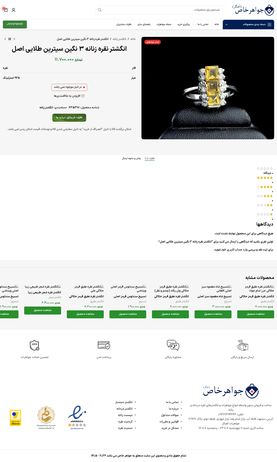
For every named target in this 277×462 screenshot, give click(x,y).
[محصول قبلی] (14, 39)
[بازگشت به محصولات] (9, 39)
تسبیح (227, 302)
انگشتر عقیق (267, 302)
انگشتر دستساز (124, 402)
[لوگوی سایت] (253, 10)
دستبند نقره (125, 428)
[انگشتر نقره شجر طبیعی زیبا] (42, 287)
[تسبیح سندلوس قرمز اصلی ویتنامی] (127, 289)
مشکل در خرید (170, 428)
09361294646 (15, 24)
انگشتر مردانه (125, 409)
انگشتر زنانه (119, 39)
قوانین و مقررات (169, 422)
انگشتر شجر (55, 298)
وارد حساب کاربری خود (234, 250)
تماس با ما (172, 402)
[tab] (150, 158)
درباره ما (174, 409)
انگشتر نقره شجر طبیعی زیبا (44, 292)
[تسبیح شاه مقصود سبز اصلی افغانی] (213, 289)
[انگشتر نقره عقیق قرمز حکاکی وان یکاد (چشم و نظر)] (170, 289)
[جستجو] (99, 10)
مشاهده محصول (256, 314)
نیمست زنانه (125, 415)
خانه (133, 39)
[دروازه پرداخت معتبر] (15, 417)
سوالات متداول (170, 415)
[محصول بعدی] (5, 39)
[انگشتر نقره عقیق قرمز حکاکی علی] (85, 289)
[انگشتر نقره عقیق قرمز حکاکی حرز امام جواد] (255, 289)
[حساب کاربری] (13, 10)
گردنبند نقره (125, 422)
